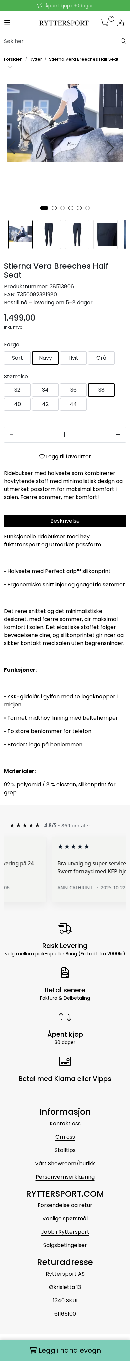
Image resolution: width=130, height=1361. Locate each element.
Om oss (65, 1137)
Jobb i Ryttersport (65, 1232)
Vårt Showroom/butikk (65, 1163)
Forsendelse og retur (65, 1205)
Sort (17, 358)
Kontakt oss (65, 1123)
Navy (45, 358)
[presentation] (12, 148)
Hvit (73, 358)
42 (45, 404)
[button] (44, 208)
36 (73, 390)
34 (45, 390)
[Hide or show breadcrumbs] (10, 67)
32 (17, 390)
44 (73, 404)
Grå (101, 358)
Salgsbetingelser (65, 1245)
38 (101, 390)
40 (17, 404)
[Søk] (123, 41)
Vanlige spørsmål (65, 1218)
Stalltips (65, 1150)
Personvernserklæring (65, 1177)
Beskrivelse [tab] (65, 521)
